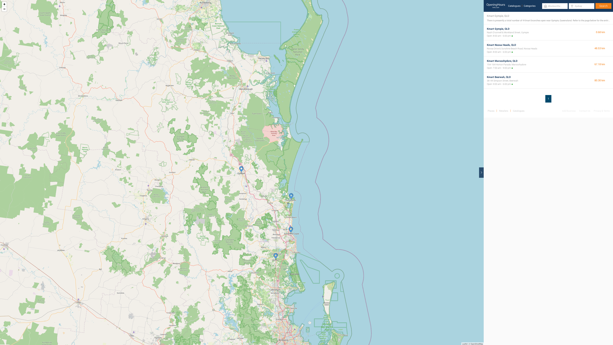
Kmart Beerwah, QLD (499, 77)
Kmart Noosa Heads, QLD (501, 44)
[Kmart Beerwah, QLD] (276, 256)
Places (491, 111)
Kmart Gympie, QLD (498, 28)
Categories (530, 5)
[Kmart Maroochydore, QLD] (291, 230)
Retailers (503, 111)
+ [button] (4, 4)
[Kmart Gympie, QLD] (241, 170)
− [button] (4, 9)
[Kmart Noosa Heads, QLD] (291, 197)
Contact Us (584, 111)
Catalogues (514, 5)
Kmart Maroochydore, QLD (502, 60)
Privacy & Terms (602, 111)
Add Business (569, 111)
